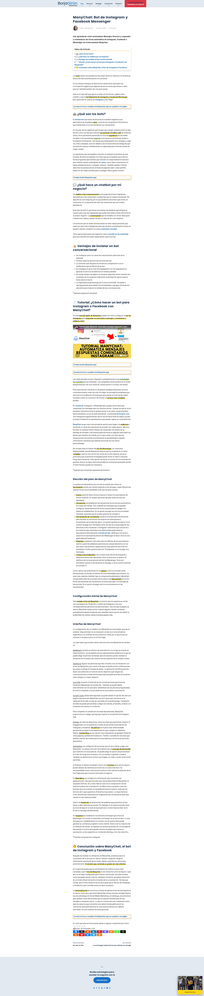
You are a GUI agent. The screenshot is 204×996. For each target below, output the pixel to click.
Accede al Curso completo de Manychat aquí (91, 372)
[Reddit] (87, 931)
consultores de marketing (118, 234)
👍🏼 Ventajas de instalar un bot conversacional (93, 59)
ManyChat (77, 424)
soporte (97, 138)
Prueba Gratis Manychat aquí (85, 177)
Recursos (90, 3)
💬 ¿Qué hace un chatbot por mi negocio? (92, 57)
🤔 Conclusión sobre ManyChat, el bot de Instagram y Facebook (101, 68)
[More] (99, 934)
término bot (79, 120)
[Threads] (123, 931)
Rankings (99, 3)
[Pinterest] (99, 931)
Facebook (79, 406)
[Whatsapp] (117, 931)
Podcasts (118, 3)
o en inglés (122, 107)
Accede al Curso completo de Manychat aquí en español (96, 107)
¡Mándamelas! (102, 980)
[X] (82, 931)
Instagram (99, 100)
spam (103, 162)
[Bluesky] (87, 934)
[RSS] (76, 934)
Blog (82, 3)
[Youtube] (82, 934)
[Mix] (111, 931)
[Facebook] (76, 931)
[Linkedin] (93, 931)
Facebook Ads (104, 533)
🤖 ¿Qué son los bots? (84, 54)
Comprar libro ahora (190, 992)
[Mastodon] (105, 931)
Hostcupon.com (123, 414)
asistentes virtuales (109, 229)
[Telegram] (93, 934)
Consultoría (108, 3)
